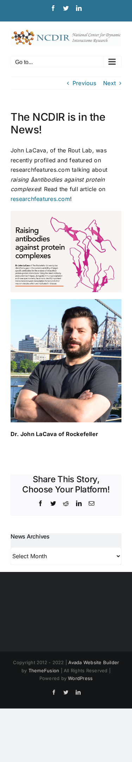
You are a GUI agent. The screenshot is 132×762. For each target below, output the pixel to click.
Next (109, 83)
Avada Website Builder (93, 662)
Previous (84, 83)
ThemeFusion (44, 670)
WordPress (80, 678)
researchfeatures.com (40, 198)
